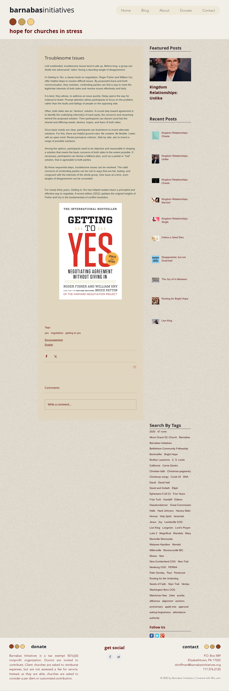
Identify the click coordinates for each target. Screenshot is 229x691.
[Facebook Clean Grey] (110, 656)
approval (183, 606)
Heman (154, 516)
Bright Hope (171, 454)
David (153, 482)
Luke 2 (153, 533)
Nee (161, 555)
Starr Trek (173, 584)
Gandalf (167, 499)
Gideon (178, 499)
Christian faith (157, 471)
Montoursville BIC (173, 550)
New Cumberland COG (163, 561)
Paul (169, 572)
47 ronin (162, 431)
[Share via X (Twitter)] (55, 356)
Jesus (153, 522)
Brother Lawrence (160, 459)
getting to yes (73, 332)
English (49, 344)
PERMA (172, 567)
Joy (160, 522)
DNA (185, 476)
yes (47, 332)
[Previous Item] (155, 70)
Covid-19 (176, 476)
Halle (152, 510)
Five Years (179, 493)
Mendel (176, 544)
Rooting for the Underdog (164, 578)
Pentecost (179, 572)
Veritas (185, 584)
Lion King (155, 527)
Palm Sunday (157, 572)
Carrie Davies (170, 465)
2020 (152, 431)
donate (38, 646)
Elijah (175, 488)
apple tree (170, 606)
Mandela (178, 533)
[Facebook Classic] (152, 636)
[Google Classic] (162, 636)
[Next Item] (185, 70)
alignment (167, 601)
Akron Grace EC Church (163, 437)
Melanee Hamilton (160, 544)
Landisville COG (173, 522)
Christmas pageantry (179, 471)
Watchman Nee (158, 595)
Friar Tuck (155, 499)
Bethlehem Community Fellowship (169, 448)
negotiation (57, 332)
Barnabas (184, 437)
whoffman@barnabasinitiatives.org (198, 665)
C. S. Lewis (178, 459)
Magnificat (165, 533)
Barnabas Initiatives (161, 443)
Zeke (172, 595)
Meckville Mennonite (161, 539)
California (155, 465)
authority (154, 617)
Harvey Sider (183, 510)
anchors (179, 601)
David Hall (164, 482)
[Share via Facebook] (46, 356)
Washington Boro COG (162, 589)
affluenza (155, 601)
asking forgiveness (160, 612)
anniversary (156, 606)
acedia (180, 595)
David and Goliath (160, 488)
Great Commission (180, 505)
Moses (153, 555)
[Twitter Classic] (157, 636)
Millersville (155, 550)
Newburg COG (158, 567)
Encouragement (54, 339)
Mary (188, 533)
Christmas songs (159, 476)
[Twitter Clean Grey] (118, 656)
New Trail (183, 561)
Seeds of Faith (158, 584)
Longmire (167, 527)
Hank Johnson (165, 510)
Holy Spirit (165, 516)
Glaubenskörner (159, 505)
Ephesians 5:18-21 (160, 493)
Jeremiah (179, 516)
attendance (179, 612)
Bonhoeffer (156, 454)
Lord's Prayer (182, 527)
